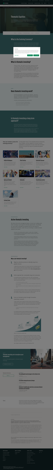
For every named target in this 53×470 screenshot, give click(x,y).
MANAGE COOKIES (17, 55)
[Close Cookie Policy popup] (39, 48)
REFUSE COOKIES (30, 55)
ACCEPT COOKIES (36, 55)
